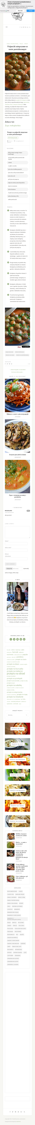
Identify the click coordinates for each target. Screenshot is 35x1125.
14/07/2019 (8, 361)
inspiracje (18, 650)
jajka (22, 650)
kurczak (15, 652)
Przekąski (10, 931)
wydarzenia (9, 704)
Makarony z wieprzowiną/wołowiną (14, 919)
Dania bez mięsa (20, 894)
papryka (25, 654)
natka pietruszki (19, 352)
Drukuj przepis (13, 137)
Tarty (8, 946)
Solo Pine (19, 1121)
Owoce (15, 925)
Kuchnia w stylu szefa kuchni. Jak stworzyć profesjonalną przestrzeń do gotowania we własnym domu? (22, 855)
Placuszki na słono (20, 928)
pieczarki (14, 657)
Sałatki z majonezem (13, 943)
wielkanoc (23, 701)
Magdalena (8, 510)
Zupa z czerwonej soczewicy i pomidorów (17, 496)
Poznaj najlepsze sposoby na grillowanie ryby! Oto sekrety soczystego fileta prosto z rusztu (22, 868)
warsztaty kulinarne (15, 701)
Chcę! (30, 10)
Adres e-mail (8, 547)
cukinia (13, 650)
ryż (13, 699)
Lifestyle (9, 909)
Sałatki (22, 934)
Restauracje (10, 934)
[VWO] (7, 10)
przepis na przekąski (14, 678)
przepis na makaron (15, 671)
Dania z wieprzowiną (12, 43)
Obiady (26, 43)
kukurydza (9, 652)
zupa (20, 703)
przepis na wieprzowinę (22, 355)
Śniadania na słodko (13, 958)
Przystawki (18, 931)
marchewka (10, 654)
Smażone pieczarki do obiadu (17, 455)
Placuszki (10, 928)
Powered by (3, 10)
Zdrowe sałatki (17, 952)
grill (8, 906)
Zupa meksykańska (13, 125)
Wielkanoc (10, 949)
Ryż (17, 934)
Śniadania (17, 955)
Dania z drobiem (11, 897)
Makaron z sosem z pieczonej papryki (17, 414)
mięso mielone (9, 352)
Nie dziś (20, 10)
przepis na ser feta (11, 687)
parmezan (9, 657)
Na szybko (21, 922)
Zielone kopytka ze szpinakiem (18, 369)
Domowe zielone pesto (17, 372)
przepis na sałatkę (14, 685)
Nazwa (7, 541)
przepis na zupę (22, 694)
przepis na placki (11, 676)
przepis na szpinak (19, 687)
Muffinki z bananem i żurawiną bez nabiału (21, 834)
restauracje (9, 699)
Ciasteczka (10, 894)
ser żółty (23, 699)
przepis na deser (13, 664)
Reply (28, 510)
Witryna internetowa (8, 555)
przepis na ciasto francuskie (13, 661)
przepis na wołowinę (11, 694)
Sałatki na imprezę (12, 937)
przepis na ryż (11, 683)
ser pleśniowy (17, 699)
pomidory (19, 657)
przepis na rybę (24, 681)
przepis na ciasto (20, 659)
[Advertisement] (17, 1032)
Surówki (23, 943)
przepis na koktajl (11, 666)
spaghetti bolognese (21, 100)
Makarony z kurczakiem (14, 915)
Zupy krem (10, 955)
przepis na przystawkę (13, 681)
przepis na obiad (10, 355)
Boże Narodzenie (12, 891)
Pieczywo (21, 925)
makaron (21, 652)
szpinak (8, 701)
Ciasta (20, 891)
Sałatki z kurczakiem (13, 940)
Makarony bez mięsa (12, 912)
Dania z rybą (21, 897)
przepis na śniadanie (15, 697)
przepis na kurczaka (15, 669)
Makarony (17, 909)
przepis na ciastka (11, 659)
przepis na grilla (23, 664)
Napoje (14, 922)
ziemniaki (15, 704)
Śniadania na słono (12, 961)
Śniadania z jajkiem (12, 964)
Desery (21, 903)
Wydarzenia (18, 949)
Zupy (25, 952)
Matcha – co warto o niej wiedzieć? (21, 843)
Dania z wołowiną (12, 903)
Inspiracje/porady (17, 906)
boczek (8, 650)
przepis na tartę (10, 690)
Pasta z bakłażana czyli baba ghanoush (22, 877)
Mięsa (21, 43)
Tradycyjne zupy (16, 946)
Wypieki (9, 952)
